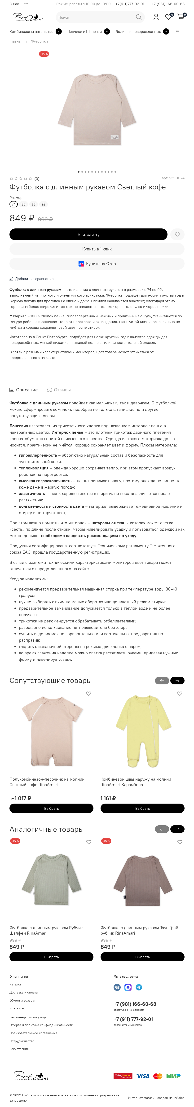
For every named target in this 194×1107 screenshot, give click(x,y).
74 (13, 204)
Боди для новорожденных (138, 31)
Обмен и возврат (22, 1000)
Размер (15, 197)
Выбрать (51, 808)
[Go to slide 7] (98, 172)
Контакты (16, 1008)
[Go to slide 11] (112, 172)
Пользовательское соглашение (33, 1033)
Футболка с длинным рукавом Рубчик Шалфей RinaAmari (46, 930)
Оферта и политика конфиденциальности (41, 1025)
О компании (18, 976)
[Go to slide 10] (108, 172)
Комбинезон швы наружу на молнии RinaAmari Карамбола (136, 781)
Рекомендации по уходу (28, 1017)
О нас (14, 3)
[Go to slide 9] (105, 172)
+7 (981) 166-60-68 (168, 3)
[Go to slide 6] (95, 172)
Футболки (39, 41)
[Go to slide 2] (82, 172)
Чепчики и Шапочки (84, 31)
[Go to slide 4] (88, 172)
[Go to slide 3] (85, 172)
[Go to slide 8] (102, 172)
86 (33, 204)
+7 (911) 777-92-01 (133, 1019)
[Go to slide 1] (78, 172)
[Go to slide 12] (115, 172)
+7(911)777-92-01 (129, 3)
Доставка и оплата (23, 992)
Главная (15, 41)
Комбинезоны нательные (31, 31)
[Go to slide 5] (92, 172)
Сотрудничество (21, 1041)
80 (24, 204)
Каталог (15, 984)
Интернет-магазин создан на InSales (156, 1098)
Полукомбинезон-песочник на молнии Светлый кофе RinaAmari (46, 781)
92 (43, 204)
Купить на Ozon (101, 263)
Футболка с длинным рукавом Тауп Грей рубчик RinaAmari (139, 930)
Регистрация (19, 1049)
